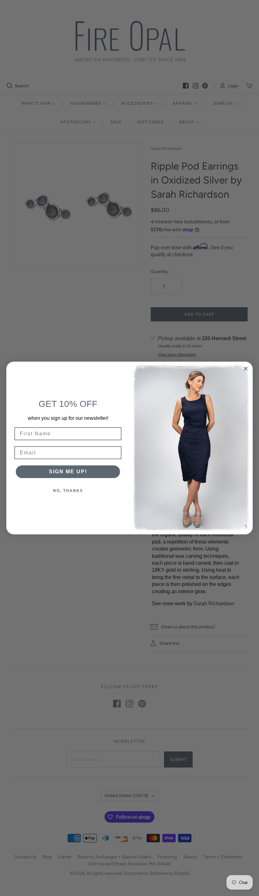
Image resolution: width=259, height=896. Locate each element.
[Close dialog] (246, 368)
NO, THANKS (68, 490)
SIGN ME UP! (68, 471)
